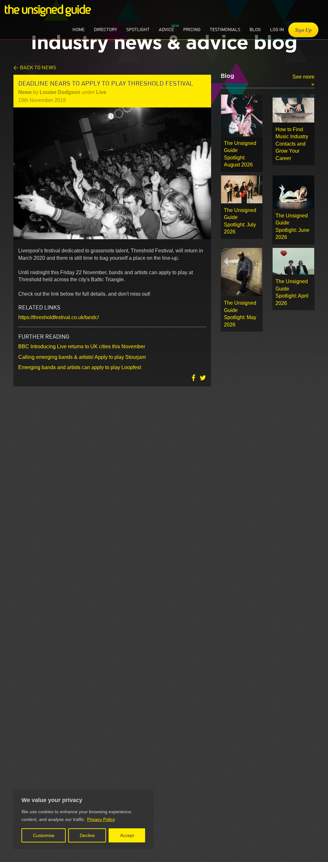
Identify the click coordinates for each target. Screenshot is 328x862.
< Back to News (34, 67)
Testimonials (225, 29)
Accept (127, 835)
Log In (277, 29)
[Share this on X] (202, 378)
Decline (87, 835)
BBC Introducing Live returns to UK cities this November (81, 346)
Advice (166, 29)
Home (78, 29)
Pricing (192, 29)
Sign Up (303, 29)
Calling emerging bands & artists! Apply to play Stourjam (82, 357)
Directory (105, 29)
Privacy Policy (101, 819)
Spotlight (138, 29)
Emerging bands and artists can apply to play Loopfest (79, 367)
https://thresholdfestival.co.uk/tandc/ (58, 317)
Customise (43, 835)
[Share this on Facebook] (194, 378)
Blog (255, 29)
